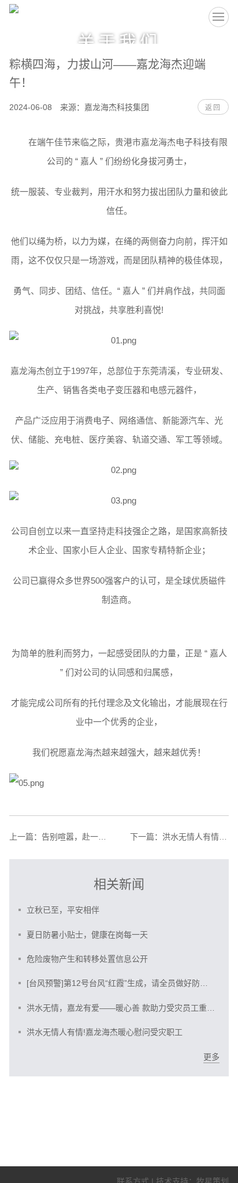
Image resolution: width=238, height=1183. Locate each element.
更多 (211, 1056)
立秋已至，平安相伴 (63, 909)
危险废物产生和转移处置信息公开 (87, 958)
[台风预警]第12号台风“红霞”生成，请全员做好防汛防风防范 (121, 983)
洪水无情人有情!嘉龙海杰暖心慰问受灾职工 (179, 836)
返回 (213, 108)
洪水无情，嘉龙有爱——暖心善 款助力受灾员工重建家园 (121, 1007)
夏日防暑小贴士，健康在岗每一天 (87, 934)
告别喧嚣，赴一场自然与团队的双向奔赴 (58, 836)
